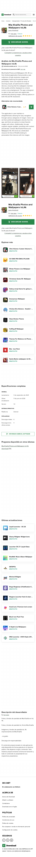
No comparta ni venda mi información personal (16, 826)
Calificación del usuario (15, 36)
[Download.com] (6, 15)
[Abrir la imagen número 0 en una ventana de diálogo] (10, 183)
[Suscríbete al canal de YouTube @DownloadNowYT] (11, 840)
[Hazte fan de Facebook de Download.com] (3, 840)
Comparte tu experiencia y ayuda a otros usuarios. (18, 54)
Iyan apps (6, 715)
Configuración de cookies (9, 830)
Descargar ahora (19, 42)
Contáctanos (6, 803)
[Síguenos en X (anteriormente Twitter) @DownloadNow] (7, 840)
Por (12, 34)
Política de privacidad (8, 817)
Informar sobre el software (19, 434)
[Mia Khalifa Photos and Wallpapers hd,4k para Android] (4, 30)
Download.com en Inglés (9, 807)
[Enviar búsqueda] (13, 14)
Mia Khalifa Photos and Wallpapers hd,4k (20, 27)
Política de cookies (7, 823)
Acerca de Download (8, 797)
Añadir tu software (7, 800)
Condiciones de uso (8, 820)
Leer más (23, 69)
